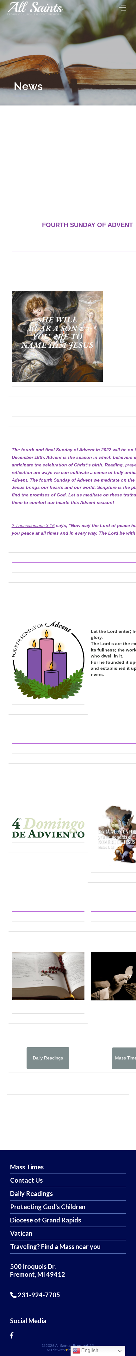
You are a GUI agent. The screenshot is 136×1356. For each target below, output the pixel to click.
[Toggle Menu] (121, 6)
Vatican (21, 1233)
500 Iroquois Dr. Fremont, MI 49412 (37, 1270)
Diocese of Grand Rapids (45, 1219)
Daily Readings (31, 1193)
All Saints (63, 1345)
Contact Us (26, 1180)
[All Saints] (35, 15)
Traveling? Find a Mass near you (55, 1246)
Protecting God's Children (47, 1206)
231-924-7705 (38, 1295)
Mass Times (27, 1166)
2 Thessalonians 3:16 (33, 525)
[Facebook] (11, 1335)
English (89, 1350)
